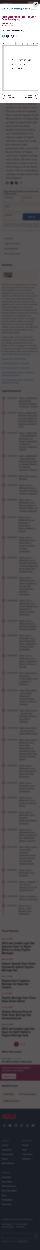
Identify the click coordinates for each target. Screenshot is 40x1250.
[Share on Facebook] (3, 37)
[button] (12, 36)
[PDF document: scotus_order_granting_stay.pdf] (20, 66)
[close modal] (36, 4)
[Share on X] (7, 37)
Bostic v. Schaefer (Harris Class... (19, 9)
